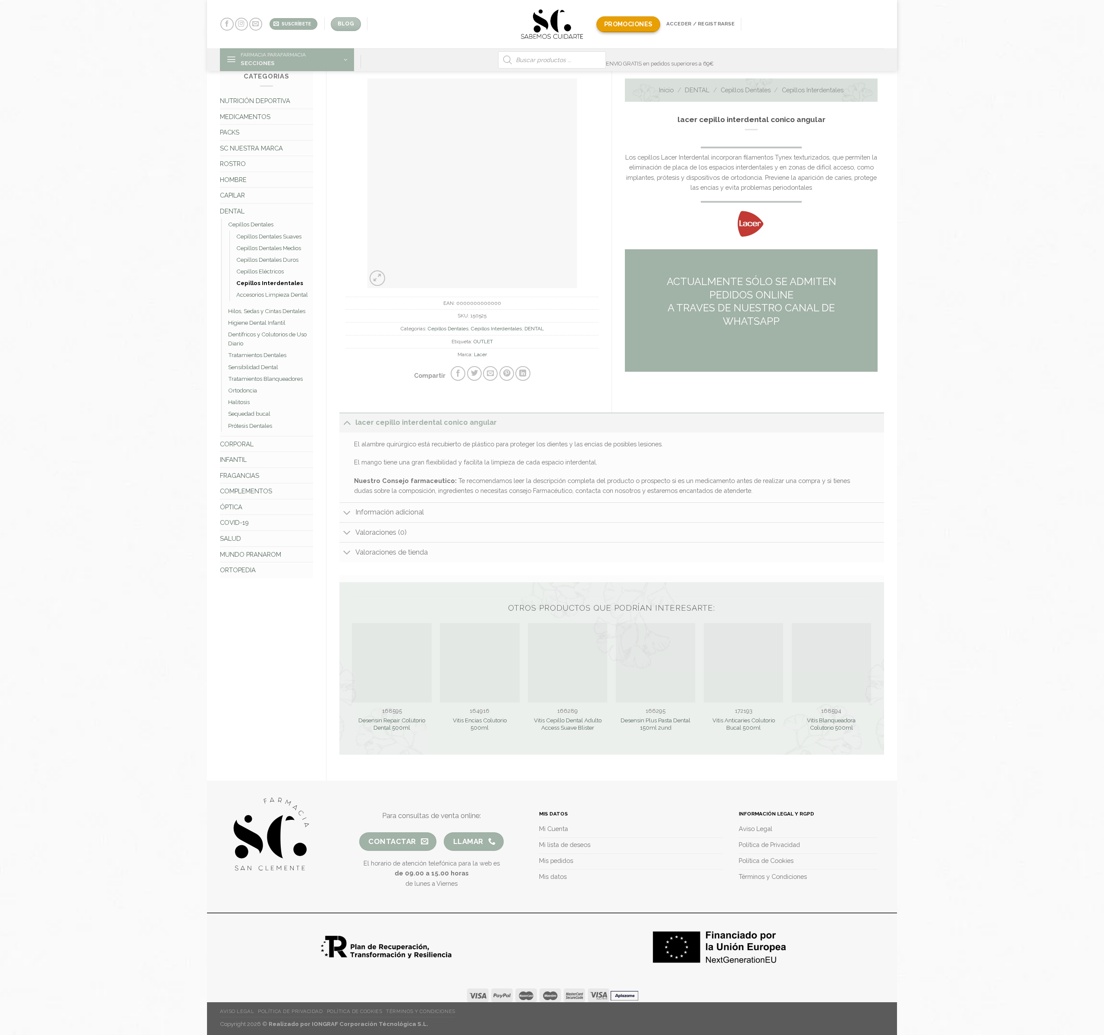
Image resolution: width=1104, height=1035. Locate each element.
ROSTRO (233, 163)
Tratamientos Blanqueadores (265, 379)
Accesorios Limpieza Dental (272, 295)
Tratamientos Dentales (257, 355)
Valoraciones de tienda (391, 552)
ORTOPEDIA (238, 570)
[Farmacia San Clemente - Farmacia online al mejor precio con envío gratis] (552, 23)
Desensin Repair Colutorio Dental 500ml (391, 724)
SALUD (230, 538)
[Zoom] (377, 278)
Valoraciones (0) (381, 532)
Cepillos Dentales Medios (268, 248)
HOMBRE (233, 179)
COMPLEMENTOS (246, 491)
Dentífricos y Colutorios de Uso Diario (267, 339)
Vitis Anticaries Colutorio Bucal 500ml (743, 724)
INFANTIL (233, 459)
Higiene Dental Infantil (256, 323)
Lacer (480, 354)
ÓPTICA (231, 507)
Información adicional (389, 512)
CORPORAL (237, 444)
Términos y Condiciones (420, 1011)
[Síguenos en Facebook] (226, 24)
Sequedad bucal (249, 414)
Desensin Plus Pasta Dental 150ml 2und (655, 724)
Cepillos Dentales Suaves (268, 236)
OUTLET (483, 342)
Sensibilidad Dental (253, 367)
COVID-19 (234, 522)
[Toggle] (347, 422)
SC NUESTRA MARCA (251, 148)
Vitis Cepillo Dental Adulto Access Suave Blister (568, 724)
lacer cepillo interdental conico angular (426, 422)
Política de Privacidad (290, 1011)
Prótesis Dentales (250, 426)
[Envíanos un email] (255, 24)
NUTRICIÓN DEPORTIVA (255, 100)
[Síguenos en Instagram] (241, 24)
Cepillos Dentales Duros (267, 260)
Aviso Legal (237, 1011)
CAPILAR (232, 195)
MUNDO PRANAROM (250, 554)
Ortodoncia (242, 390)
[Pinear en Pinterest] (506, 373)
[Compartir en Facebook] (458, 373)
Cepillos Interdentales (269, 283)
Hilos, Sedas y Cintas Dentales (266, 311)
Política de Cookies (355, 1011)
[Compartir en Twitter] (474, 373)
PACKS (229, 132)
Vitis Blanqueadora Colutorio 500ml (831, 724)
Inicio (666, 90)
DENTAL (232, 211)
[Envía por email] (490, 373)
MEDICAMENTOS (245, 116)
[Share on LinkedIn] (522, 373)
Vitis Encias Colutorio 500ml (480, 724)
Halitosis (239, 402)
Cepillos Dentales (250, 224)
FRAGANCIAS (239, 475)
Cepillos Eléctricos (260, 271)
